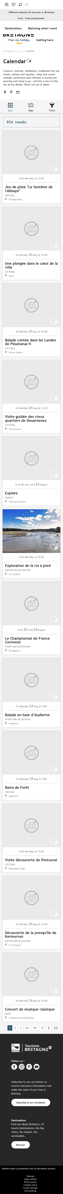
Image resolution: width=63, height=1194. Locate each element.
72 (42, 1027)
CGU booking (30, 1191)
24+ (27, 1027)
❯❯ (56, 1027)
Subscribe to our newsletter (30, 1102)
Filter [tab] (52, 110)
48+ (35, 1027)
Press (20, 18)
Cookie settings (30, 1188)
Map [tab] (31, 110)
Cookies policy (30, 1185)
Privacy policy (30, 1182)
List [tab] (10, 110)
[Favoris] (14, 4)
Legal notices (30, 1179)
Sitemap (30, 1176)
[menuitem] (14, 28)
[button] (20, 4)
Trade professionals (34, 18)
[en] (26, 4)
